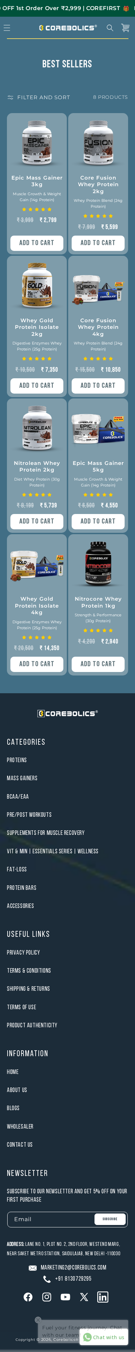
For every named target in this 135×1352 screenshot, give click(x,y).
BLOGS (13, 1108)
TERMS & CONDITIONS (29, 971)
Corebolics (64, 1339)
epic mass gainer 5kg (98, 474)
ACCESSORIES (20, 906)
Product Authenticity (32, 1025)
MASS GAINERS (22, 778)
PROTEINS (17, 760)
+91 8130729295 (73, 1279)
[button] (110, 27)
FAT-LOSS (17, 870)
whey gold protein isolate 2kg (37, 334)
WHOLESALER (20, 1127)
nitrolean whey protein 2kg (37, 474)
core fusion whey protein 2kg (98, 191)
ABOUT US (17, 1090)
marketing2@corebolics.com (74, 1268)
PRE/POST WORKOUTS (29, 815)
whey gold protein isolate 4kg (37, 612)
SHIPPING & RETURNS (28, 989)
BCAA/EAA (18, 797)
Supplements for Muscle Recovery (46, 833)
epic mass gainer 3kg (37, 188)
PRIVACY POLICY (23, 953)
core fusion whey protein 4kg (98, 334)
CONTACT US (20, 1145)
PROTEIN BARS (21, 888)
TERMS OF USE (21, 1007)
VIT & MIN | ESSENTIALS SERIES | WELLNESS (53, 851)
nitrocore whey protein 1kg (98, 609)
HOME (12, 1072)
